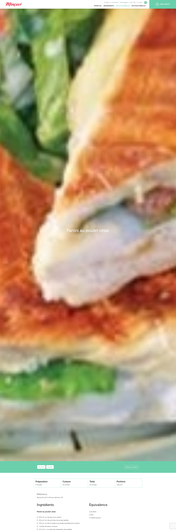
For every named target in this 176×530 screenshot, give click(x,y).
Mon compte (165, 4)
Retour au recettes (131, 467)
